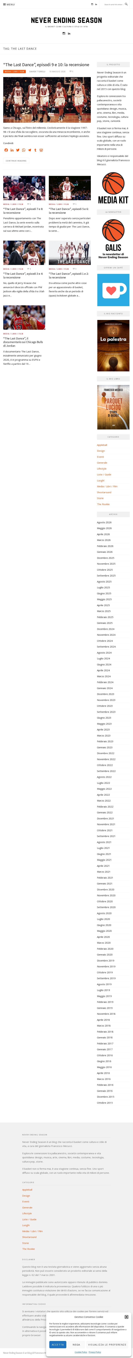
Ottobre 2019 (105, 972)
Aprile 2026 (103, 534)
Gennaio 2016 (105, 1090)
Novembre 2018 (106, 1013)
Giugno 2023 (104, 717)
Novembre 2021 (106, 824)
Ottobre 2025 (105, 569)
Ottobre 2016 (105, 1055)
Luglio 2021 (103, 848)
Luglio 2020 (103, 919)
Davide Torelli (37, 71)
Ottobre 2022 (105, 765)
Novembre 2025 (106, 563)
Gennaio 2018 (105, 1037)
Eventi (100, 456)
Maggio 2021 (104, 859)
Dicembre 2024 (105, 628)
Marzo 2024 (104, 676)
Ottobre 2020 (105, 901)
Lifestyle (102, 468)
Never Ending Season (66, 19)
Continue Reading (16, 160)
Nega (76, 1344)
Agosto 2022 (104, 776)
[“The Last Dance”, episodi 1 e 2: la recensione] (70, 252)
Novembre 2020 (106, 895)
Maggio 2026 (104, 528)
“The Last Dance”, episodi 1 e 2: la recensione (69, 275)
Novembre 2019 (106, 966)
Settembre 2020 (106, 907)
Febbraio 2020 (105, 948)
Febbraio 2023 (105, 741)
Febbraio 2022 (105, 806)
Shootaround (104, 492)
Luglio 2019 (103, 990)
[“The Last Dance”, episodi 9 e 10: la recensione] (47, 99)
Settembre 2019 (106, 978)
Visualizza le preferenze (107, 1344)
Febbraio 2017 (105, 1043)
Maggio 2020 (104, 930)
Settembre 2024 (106, 646)
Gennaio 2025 (105, 622)
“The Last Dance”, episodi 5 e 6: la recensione (69, 210)
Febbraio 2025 (105, 617)
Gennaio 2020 (105, 954)
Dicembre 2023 (105, 694)
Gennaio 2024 (105, 688)
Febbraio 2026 (105, 546)
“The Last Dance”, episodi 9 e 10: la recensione (46, 64)
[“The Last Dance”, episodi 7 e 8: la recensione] (24, 187)
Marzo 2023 (104, 735)
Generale (102, 462)
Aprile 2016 (103, 1073)
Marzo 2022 (104, 800)
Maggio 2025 (104, 599)
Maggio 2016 (104, 1067)
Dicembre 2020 (105, 889)
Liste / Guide (104, 474)
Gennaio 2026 (105, 551)
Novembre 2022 (106, 759)
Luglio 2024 (103, 658)
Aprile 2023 (103, 729)
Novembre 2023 (106, 700)
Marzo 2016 (104, 1079)
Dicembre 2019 (105, 960)
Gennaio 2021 (105, 883)
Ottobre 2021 (105, 830)
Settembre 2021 (106, 836)
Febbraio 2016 (105, 1084)
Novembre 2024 (106, 634)
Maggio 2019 (104, 996)
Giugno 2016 (104, 1061)
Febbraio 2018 (105, 1031)
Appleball (102, 445)
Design (101, 450)
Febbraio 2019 (105, 1001)
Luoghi (100, 480)
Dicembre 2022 (105, 753)
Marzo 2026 (104, 540)
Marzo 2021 (104, 871)
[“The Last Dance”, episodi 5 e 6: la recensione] (70, 187)
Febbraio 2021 (105, 877)
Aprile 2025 (103, 605)
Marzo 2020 (104, 942)
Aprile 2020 (103, 936)
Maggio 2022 (104, 788)
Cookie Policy (81, 1352)
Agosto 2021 (104, 842)
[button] (126, 1317)
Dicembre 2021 (105, 818)
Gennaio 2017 (105, 1049)
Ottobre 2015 (105, 1102)
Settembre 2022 (106, 771)
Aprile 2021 (103, 865)
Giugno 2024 (104, 664)
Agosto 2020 (104, 913)
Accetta (58, 1344)
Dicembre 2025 (105, 557)
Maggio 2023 (104, 723)
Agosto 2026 (104, 522)
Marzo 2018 (104, 1025)
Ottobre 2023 (105, 705)
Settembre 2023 (106, 711)
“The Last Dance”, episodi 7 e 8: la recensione (23, 210)
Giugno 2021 (104, 854)
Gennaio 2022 (105, 812)
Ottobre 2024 (105, 640)
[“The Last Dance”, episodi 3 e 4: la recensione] (24, 252)
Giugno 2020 (104, 925)
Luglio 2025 (103, 587)
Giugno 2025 (104, 593)
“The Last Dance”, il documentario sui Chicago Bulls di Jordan (23, 342)
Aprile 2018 (103, 1019)
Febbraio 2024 (105, 682)
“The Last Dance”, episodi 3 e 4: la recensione (23, 275)
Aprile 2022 (103, 794)
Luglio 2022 (103, 782)
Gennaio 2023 (105, 747)
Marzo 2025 (104, 611)
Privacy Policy (95, 1352)
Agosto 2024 (104, 652)
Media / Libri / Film (14, 71)
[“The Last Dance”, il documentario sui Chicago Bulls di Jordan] (24, 317)
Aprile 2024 (103, 670)
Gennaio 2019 (105, 1007)
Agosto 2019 (104, 984)
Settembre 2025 (106, 575)
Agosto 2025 (104, 581)
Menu (11, 4)
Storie (100, 498)
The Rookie (103, 504)
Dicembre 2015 (105, 1096)
